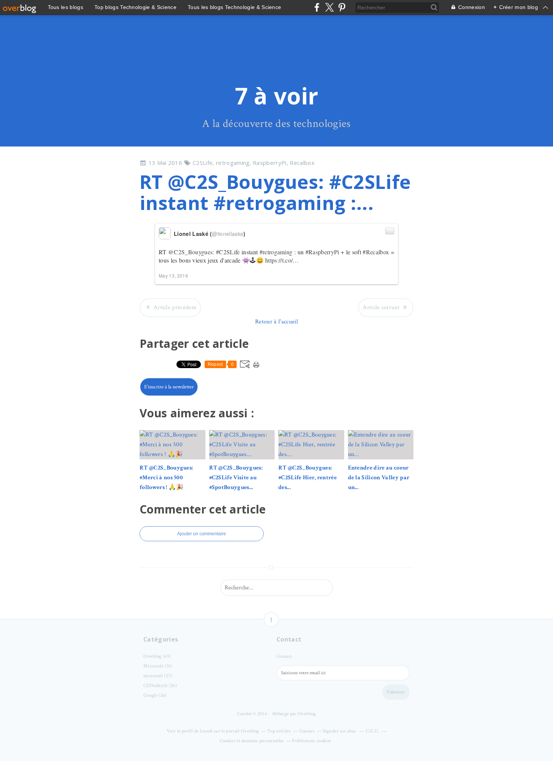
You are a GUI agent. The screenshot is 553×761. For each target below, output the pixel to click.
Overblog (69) (157, 656)
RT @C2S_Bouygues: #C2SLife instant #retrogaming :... (275, 192)
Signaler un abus (340, 731)
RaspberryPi (270, 162)
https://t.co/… (282, 260)
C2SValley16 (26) (160, 685)
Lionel (206, 731)
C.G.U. (373, 731)
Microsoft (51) (157, 666)
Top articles (279, 731)
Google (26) (155, 695)
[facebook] (317, 7)
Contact (284, 656)
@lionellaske (227, 233)
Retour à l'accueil (276, 322)
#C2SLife (228, 252)
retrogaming (233, 162)
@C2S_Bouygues (190, 252)
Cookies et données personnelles (252, 741)
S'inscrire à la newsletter (169, 387)
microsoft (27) (157, 676)
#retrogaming (276, 252)
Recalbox (302, 162)
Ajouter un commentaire (201, 533)
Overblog (307, 714)
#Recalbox (376, 252)
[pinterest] (341, 7)
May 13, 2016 (173, 275)
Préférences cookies (311, 741)
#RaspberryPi (322, 252)
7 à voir (277, 95)
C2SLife (203, 162)
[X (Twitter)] (329, 7)
